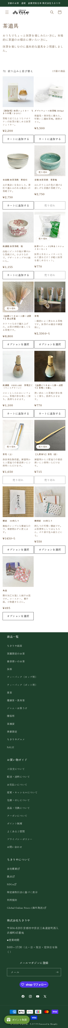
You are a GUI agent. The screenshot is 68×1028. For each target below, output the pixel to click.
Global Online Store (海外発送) (25, 907)
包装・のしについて (18, 800)
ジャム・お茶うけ (17, 708)
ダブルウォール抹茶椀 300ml (49, 110)
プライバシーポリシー (19, 839)
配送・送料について (18, 776)
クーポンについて (17, 815)
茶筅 (36, 316)
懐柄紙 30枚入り (43, 520)
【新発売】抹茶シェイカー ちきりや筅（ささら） (18, 112)
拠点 (9, 876)
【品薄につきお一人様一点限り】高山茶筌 (17, 317)
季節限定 (12, 731)
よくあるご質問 (16, 831)
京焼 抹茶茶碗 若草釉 (45, 179)
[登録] (57, 972)
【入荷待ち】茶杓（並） (46, 454)
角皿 (5, 590)
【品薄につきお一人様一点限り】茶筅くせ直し (48, 386)
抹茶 (9, 669)
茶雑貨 (11, 724)
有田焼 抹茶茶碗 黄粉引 (15, 179)
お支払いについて (17, 784)
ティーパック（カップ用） (22, 677)
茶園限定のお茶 (16, 653)
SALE (10, 747)
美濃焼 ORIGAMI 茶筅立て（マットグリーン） (18, 386)
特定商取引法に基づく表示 (22, 892)
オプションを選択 (18, 344)
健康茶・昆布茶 (16, 700)
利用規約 (12, 900)
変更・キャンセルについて (22, 792)
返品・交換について (18, 808)
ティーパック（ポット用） (22, 684)
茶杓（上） (8, 454)
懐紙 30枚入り (11, 520)
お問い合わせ (14, 847)
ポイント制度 (14, 823)
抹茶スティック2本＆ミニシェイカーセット (49, 247)
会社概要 (12, 868)
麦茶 (9, 692)
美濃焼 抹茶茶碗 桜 (13, 246)
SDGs (10, 884)
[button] (7, 12)
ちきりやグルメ (16, 739)
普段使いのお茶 (16, 661)
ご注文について (16, 769)
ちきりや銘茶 (14, 645)
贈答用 (11, 716)
